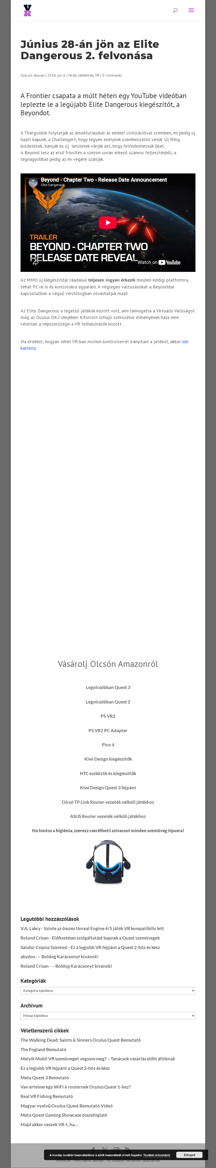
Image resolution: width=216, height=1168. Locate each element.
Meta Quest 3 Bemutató (45, 1077)
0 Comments (112, 75)
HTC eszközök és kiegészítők (108, 773)
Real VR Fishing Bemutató (47, 1096)
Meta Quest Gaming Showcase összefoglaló (64, 1115)
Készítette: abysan (89, 1160)
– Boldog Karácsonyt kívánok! (68, 956)
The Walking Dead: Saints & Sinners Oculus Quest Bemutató (81, 1040)
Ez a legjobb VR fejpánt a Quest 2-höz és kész (115, 947)
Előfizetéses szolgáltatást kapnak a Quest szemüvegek (106, 938)
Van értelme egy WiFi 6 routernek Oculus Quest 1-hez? (76, 1087)
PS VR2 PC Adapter (108, 730)
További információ (156, 1155)
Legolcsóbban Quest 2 (108, 702)
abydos (28, 956)
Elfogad (189, 1154)
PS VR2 (108, 716)
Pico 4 (108, 744)
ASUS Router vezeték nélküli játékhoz (108, 816)
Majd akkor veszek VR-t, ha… (49, 1124)
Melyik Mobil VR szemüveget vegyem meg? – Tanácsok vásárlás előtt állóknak (98, 1058)
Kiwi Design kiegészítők (108, 759)
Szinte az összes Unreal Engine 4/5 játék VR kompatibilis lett (104, 928)
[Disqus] (108, 423)
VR (97, 75)
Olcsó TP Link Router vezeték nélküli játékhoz (108, 802)
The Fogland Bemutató (43, 1049)
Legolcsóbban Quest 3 (108, 687)
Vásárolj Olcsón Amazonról (108, 663)
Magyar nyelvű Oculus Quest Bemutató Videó (67, 1106)
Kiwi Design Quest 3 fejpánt (108, 787)
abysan (39, 75)
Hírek (72, 75)
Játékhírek (86, 75)
